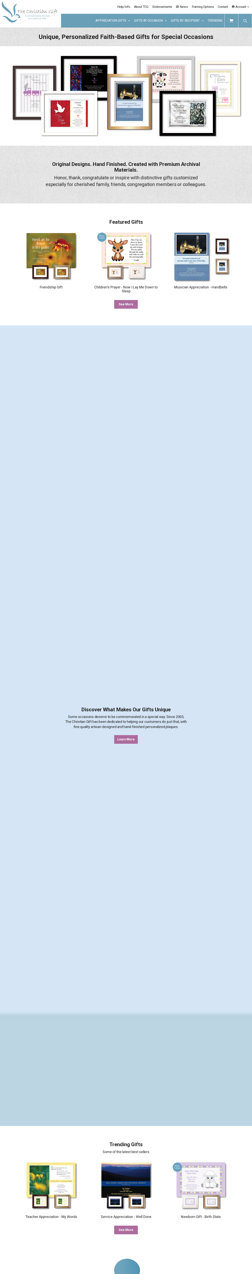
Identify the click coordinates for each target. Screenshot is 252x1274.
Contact (223, 7)
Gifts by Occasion (148, 20)
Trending (215, 20)
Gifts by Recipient (185, 20)
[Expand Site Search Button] (245, 21)
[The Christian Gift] (30, 12)
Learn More (126, 739)
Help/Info (123, 7)
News (184, 7)
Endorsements (162, 7)
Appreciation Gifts (110, 20)
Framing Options (203, 7)
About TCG (141, 7)
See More (126, 304)
